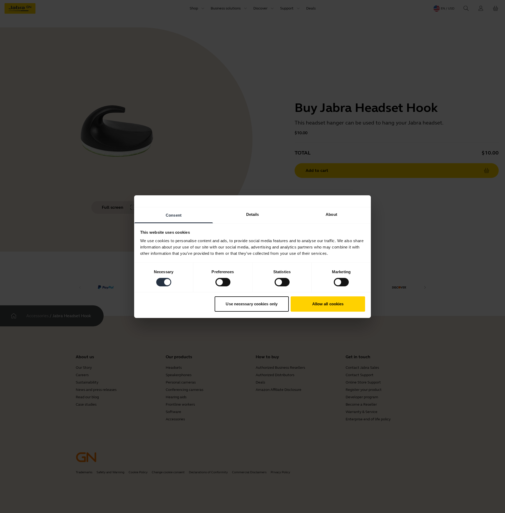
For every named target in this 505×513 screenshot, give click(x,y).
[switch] (222, 282)
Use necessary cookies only (251, 304)
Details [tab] (252, 214)
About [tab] (331, 214)
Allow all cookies (328, 304)
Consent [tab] (173, 215)
